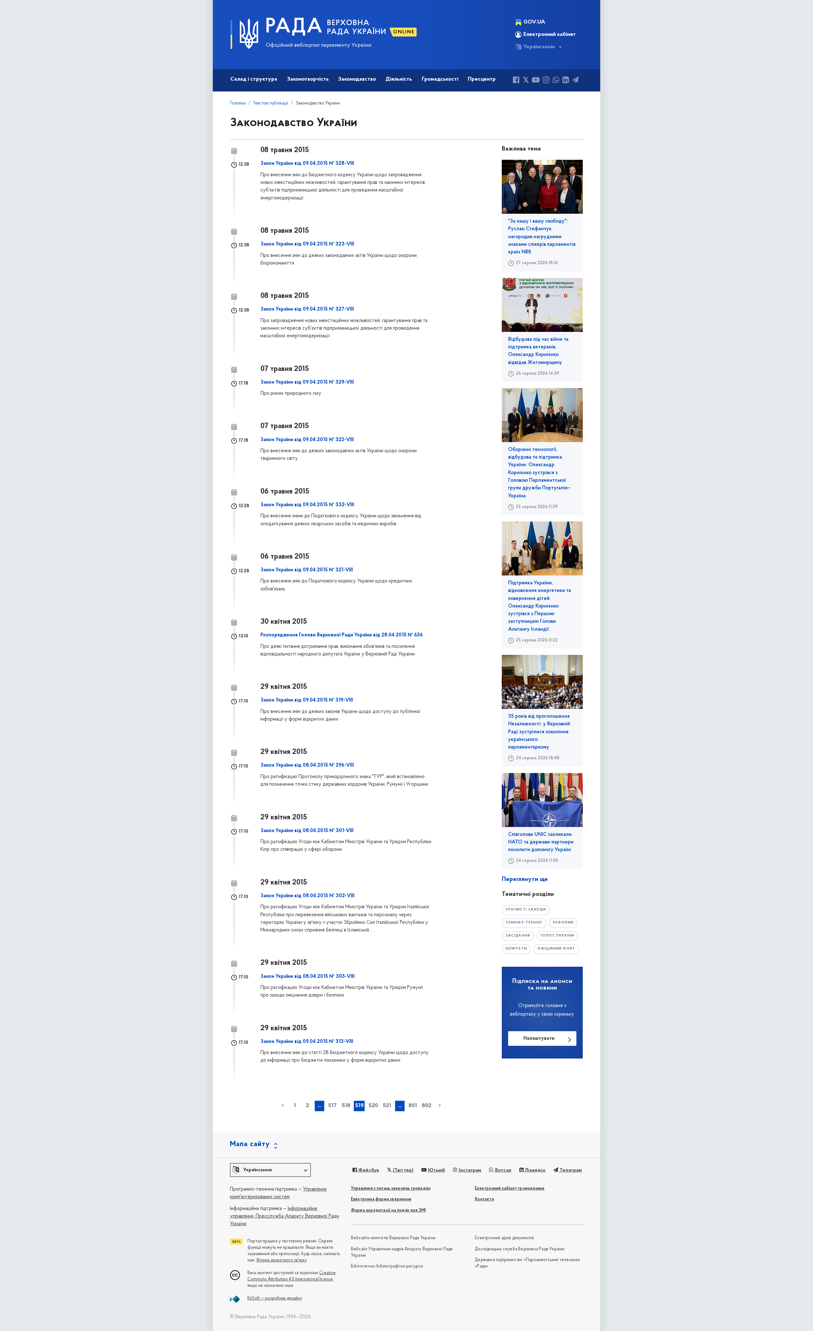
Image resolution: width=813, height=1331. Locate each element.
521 (387, 1106)
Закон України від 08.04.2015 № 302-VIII (307, 895)
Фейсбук (368, 1170)
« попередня (282, 1105)
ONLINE (404, 32)
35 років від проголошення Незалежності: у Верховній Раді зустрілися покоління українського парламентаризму (539, 732)
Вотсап (502, 1170)
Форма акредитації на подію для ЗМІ (388, 1210)
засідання (518, 936)
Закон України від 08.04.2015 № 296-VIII (307, 765)
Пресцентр (482, 79)
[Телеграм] (575, 81)
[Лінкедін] (565, 81)
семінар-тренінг (524, 922)
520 (373, 1106)
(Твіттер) (402, 1170)
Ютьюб (436, 1170)
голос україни (557, 936)
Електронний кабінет (549, 34)
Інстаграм (469, 1170)
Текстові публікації (270, 103)
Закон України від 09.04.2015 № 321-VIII (306, 570)
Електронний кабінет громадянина (509, 1188)
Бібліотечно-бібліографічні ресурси (387, 1266)
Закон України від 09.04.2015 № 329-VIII (307, 382)
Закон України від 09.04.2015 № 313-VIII (306, 1041)
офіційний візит (556, 949)
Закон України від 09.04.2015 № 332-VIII (307, 505)
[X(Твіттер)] (526, 81)
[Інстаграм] (546, 81)
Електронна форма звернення (381, 1199)
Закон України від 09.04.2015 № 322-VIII (307, 439)
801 (412, 1106)
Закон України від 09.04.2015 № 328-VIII (307, 163)
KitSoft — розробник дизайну (274, 1298)
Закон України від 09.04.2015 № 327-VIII (307, 309)
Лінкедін (534, 1170)
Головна (237, 103)
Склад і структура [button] (253, 79)
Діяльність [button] (399, 79)
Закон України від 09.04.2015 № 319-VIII (306, 700)
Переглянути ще (525, 879)
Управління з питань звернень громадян (390, 1188)
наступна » (440, 1105)
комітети (516, 949)
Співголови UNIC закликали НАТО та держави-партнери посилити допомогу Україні (541, 842)
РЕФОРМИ (563, 922)
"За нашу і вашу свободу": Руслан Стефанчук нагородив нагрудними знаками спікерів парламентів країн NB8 (541, 237)
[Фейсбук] (516, 81)
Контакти (484, 1199)
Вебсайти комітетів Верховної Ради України (393, 1238)
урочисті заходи (526, 909)
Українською (539, 47)
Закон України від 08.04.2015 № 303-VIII (307, 976)
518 (346, 1106)
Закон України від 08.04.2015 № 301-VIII (306, 830)
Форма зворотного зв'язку (281, 1260)
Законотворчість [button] (308, 79)
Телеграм (570, 1170)
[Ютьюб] (536, 81)
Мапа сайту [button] (250, 1144)
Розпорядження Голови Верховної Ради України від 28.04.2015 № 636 (341, 635)
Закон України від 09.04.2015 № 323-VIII (307, 244)
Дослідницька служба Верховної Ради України (519, 1249)
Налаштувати (538, 1038)
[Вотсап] (556, 81)
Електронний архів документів (504, 1238)
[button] (270, 1170)
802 (426, 1106)
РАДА (294, 27)
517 (332, 1106)
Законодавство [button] (357, 79)
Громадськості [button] (440, 79)
